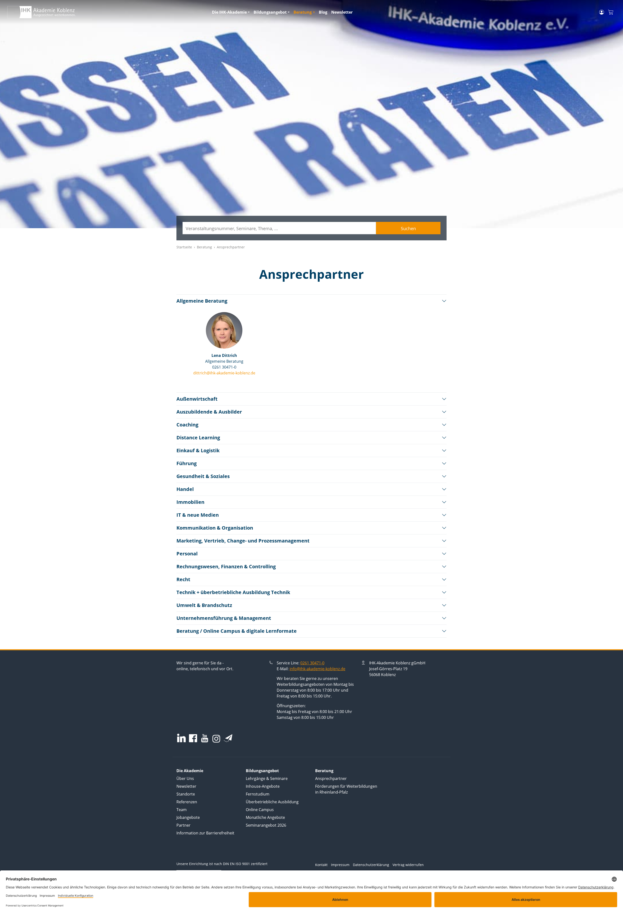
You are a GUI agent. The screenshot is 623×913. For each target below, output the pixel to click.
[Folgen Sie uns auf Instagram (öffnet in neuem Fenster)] (216, 738)
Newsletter (342, 12)
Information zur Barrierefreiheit (205, 833)
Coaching (187, 424)
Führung (186, 463)
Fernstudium (257, 794)
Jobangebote (188, 817)
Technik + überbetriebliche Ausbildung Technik (233, 592)
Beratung (302, 12)
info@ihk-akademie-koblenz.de (317, 668)
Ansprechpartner (331, 778)
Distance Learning (198, 437)
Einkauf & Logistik (198, 450)
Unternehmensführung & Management (223, 618)
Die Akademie (189, 770)
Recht (183, 579)
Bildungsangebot (270, 12)
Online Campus (260, 809)
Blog (323, 12)
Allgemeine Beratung (201, 301)
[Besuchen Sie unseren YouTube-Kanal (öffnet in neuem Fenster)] (205, 738)
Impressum (340, 864)
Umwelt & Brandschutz (204, 605)
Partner (183, 825)
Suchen (408, 228)
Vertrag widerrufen (408, 864)
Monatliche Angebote (265, 817)
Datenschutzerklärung (371, 864)
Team (181, 809)
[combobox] (279, 228)
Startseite (184, 247)
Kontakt (321, 864)
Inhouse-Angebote (263, 786)
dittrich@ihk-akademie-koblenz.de (224, 373)
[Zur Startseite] (106, 12)
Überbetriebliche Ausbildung (272, 802)
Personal (187, 553)
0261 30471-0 (312, 663)
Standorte (185, 794)
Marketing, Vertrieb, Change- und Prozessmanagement (243, 540)
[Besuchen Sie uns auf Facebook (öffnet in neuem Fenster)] (193, 738)
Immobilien (190, 502)
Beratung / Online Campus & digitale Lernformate (236, 631)
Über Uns (185, 778)
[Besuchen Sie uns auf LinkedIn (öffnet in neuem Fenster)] (181, 738)
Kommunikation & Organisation (214, 527)
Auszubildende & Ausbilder (209, 411)
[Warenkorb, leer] (610, 12)
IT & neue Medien (197, 515)
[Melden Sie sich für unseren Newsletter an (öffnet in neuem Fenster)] (228, 738)
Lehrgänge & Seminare (267, 778)
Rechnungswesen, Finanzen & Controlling (226, 566)
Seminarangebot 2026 (266, 825)
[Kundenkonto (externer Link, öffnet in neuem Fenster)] (601, 12)
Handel (185, 489)
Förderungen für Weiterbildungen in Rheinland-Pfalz (346, 789)
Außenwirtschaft (197, 399)
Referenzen (186, 802)
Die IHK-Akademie (229, 12)
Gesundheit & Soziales (203, 476)
